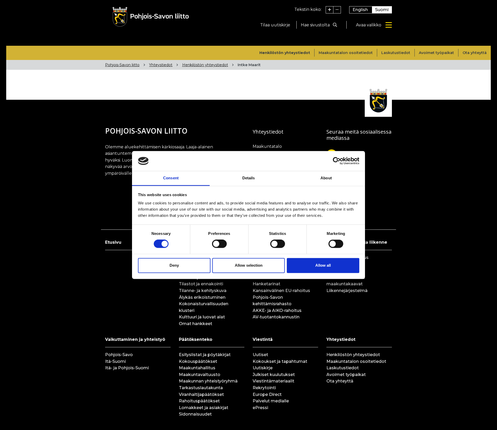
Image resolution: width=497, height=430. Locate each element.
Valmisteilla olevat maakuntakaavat (345, 281)
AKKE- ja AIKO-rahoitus (277, 310)
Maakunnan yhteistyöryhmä (208, 381)
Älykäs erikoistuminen (202, 297)
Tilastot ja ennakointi (201, 283)
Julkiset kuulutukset (274, 374)
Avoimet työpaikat (436, 52)
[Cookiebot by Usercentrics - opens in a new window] (336, 161)
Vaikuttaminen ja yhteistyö (135, 339)
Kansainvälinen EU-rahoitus (281, 290)
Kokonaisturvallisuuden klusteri (203, 307)
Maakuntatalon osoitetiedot (346, 52)
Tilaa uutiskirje (275, 24)
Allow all (323, 265)
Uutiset (260, 354)
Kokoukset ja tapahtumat (280, 361)
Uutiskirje (263, 367)
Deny (174, 265)
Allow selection (248, 265)
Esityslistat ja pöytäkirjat (205, 354)
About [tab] (326, 178)
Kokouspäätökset (198, 361)
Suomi (382, 9)
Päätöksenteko (195, 339)
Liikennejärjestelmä (347, 290)
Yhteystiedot (160, 65)
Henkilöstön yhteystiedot (284, 52)
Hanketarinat (266, 283)
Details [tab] (248, 178)
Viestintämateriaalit (273, 381)
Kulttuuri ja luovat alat (202, 316)
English (360, 9)
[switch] (219, 244)
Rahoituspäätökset (199, 400)
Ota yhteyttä (475, 52)
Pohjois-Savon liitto (122, 65)
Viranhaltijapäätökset (201, 394)
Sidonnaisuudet (195, 414)
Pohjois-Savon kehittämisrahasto (272, 300)
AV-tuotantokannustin (276, 316)
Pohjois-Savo (119, 354)
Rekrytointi (264, 387)
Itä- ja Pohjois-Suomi (127, 367)
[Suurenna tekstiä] (329, 9)
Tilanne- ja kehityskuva (202, 290)
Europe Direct (267, 394)
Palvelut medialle (271, 400)
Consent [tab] (171, 178)
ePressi (260, 407)
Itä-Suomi (115, 361)
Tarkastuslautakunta (201, 387)
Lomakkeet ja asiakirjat (203, 407)
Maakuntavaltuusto (199, 374)
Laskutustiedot (395, 52)
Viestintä (263, 339)
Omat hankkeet (195, 323)
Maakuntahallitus (197, 367)
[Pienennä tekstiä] (337, 9)
